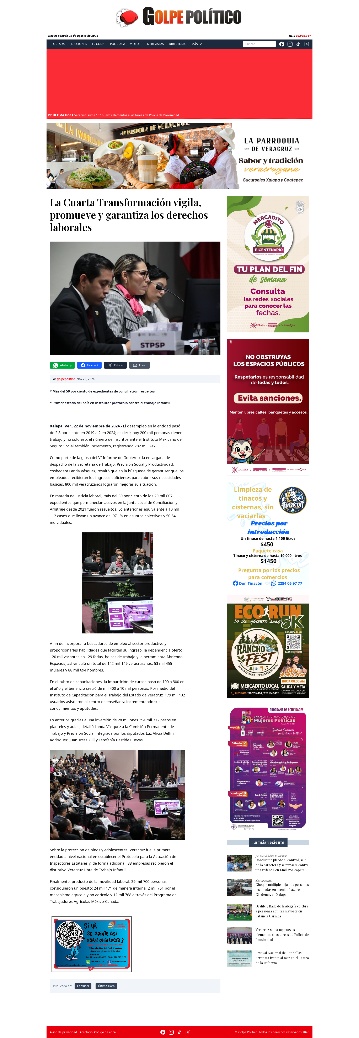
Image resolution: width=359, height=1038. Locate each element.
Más (195, 44)
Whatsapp (65, 365)
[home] (179, 16)
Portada (58, 44)
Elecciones (78, 44)
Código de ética (105, 1032)
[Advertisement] (179, 81)
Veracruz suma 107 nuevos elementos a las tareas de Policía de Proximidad (113, 115)
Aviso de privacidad (63, 1032)
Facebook (92, 365)
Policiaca (117, 44)
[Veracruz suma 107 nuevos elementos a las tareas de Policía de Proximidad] (239, 935)
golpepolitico (66, 379)
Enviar (142, 365)
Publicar (118, 365)
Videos (135, 44)
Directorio (178, 44)
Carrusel (83, 986)
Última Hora (106, 986)
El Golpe (98, 44)
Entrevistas (154, 44)
